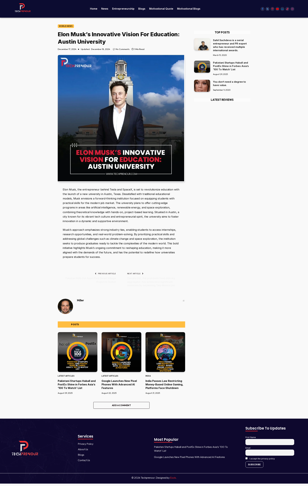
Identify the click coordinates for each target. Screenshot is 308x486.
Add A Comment (121, 405)
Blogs (141, 8)
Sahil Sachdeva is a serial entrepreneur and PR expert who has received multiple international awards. (230, 45)
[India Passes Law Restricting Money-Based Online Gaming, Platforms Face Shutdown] (165, 352)
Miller (80, 300)
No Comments (122, 49)
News (104, 8)
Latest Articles (66, 376)
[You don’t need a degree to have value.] (202, 86)
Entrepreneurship (123, 8)
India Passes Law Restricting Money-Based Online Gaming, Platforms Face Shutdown (164, 384)
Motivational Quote (161, 8)
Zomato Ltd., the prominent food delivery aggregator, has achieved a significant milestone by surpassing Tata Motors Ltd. (151, 282)
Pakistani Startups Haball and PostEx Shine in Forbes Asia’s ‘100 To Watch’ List (77, 384)
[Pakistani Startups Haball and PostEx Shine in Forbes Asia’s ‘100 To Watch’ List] (77, 352)
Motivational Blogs (188, 8)
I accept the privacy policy (262, 458)
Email (247, 448)
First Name (250, 437)
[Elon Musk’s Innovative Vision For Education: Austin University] (121, 180)
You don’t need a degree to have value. (229, 83)
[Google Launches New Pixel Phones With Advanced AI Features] (121, 352)
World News (66, 26)
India (148, 376)
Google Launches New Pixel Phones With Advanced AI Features (119, 384)
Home (93, 8)
